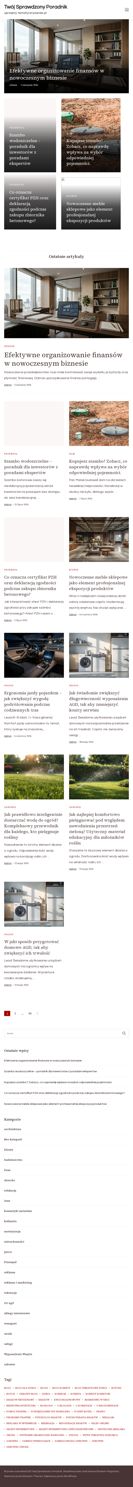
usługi (14, 61)
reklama (9, 1272)
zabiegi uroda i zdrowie (71, 1441)
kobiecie (60, 1394)
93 (31, 1014)
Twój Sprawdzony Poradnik (35, 7)
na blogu (46, 1405)
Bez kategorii (13, 1139)
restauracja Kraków (73, 1423)
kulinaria (10, 1221)
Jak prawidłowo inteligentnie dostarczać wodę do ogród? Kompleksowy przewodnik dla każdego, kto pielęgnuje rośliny (33, 826)
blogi (44, 1388)
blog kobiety (61, 1388)
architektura (12, 1129)
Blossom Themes (33, 1476)
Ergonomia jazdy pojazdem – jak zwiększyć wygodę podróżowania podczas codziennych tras (32, 701)
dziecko (9, 1180)
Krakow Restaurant (20, 1400)
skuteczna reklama (111, 1429)
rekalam (108, 1417)
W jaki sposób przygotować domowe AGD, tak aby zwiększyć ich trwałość (31, 947)
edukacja (10, 1190)
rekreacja (10, 1293)
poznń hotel (83, 1411)
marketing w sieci (97, 1400)
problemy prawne (18, 1417)
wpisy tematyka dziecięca (100, 1435)
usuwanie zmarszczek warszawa (41, 1435)
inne (7, 1201)
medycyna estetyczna (21, 1405)
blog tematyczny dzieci (91, 1388)
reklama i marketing (18, 1282)
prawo (100, 1411)
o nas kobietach (107, 1405)
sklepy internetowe (17, 1313)
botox (10, 1394)
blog (7, 1388)
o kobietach (84, 1405)
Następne (37, 1013)
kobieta (75, 1394)
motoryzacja (12, 1231)
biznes (71, 196)
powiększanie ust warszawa (50, 1411)
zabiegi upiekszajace (36, 1441)
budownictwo (13, 1160)
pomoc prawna (16, 1411)
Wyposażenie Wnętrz (18, 1354)
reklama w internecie (21, 1423)
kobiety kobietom (98, 1394)
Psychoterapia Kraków (82, 1417)
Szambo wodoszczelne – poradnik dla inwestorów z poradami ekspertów (24, 149)
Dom (69, 133)
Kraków (44, 1400)
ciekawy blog (28, 1394)
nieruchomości (14, 1241)
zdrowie (10, 807)
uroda (8, 1334)
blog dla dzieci (25, 1388)
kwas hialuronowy (67, 1400)
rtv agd (9, 1303)
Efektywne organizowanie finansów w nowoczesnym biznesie (56, 74)
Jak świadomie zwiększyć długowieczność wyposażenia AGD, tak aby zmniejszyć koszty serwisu (98, 701)
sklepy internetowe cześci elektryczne (66, 1429)
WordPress (70, 1476)
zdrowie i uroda (17, 1447)
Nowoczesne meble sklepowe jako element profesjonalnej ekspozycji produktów (89, 212)
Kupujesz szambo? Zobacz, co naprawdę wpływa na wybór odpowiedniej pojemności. (87, 152)
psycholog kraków (48, 1417)
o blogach (64, 1405)
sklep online (100, 1423)
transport (10, 1323)
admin (13, 85)
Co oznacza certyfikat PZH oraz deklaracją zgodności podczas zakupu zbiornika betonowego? (28, 206)
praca (8, 1252)
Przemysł (16, 127)
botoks (116, 1388)
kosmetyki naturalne (18, 1211)
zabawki (12, 1441)
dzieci (46, 1394)
